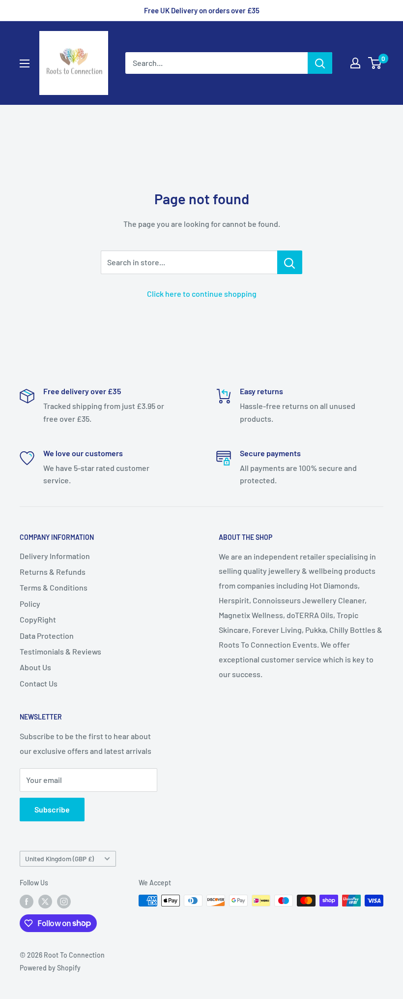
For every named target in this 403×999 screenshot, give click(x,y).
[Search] (320, 63)
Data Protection (47, 635)
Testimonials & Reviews (60, 651)
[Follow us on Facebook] (26, 901)
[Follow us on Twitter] (45, 901)
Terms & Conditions (53, 587)
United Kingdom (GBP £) (59, 858)
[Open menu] (24, 63)
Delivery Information (55, 556)
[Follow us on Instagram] (64, 901)
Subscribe (52, 809)
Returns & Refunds (53, 571)
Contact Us (39, 683)
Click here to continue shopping (202, 293)
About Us (35, 667)
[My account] (355, 63)
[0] (375, 63)
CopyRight (38, 619)
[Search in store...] (289, 262)
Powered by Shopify (50, 968)
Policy (30, 603)
